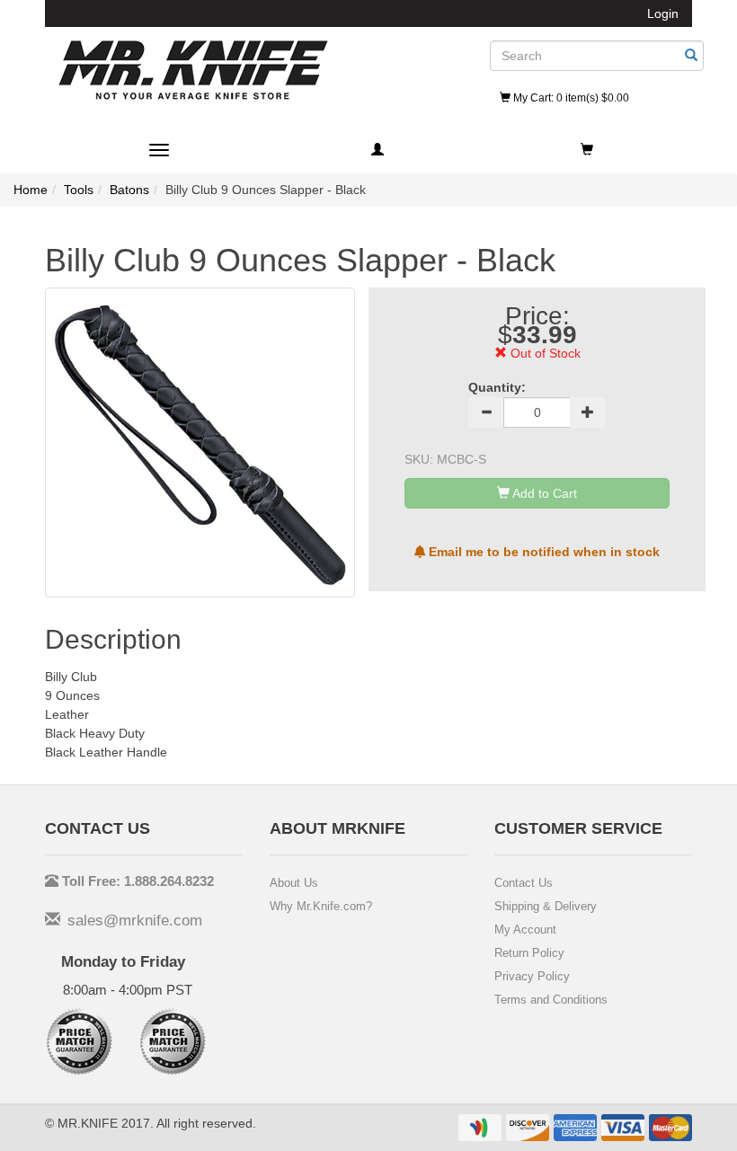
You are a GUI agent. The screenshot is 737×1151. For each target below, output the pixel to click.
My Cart (570, 98)
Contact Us (523, 883)
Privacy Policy (532, 976)
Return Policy (529, 953)
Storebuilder (193, 70)
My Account (525, 929)
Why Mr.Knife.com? (321, 906)
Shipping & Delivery (545, 906)
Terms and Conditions (551, 999)
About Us (294, 883)
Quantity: (497, 387)
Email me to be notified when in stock (542, 552)
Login (663, 13)
